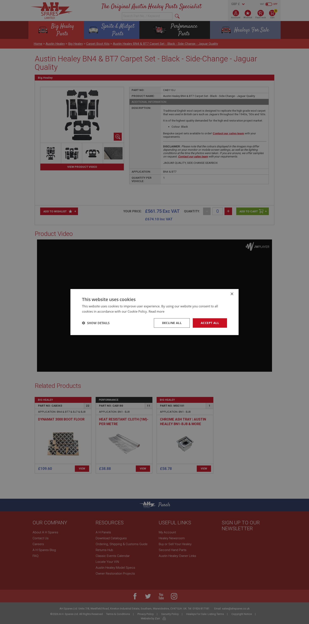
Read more (156, 311)
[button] (96, 323)
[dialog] (154, 312)
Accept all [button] (210, 323)
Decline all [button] (172, 323)
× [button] (231, 294)
